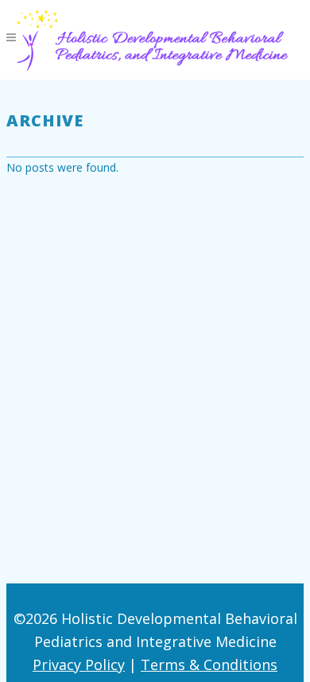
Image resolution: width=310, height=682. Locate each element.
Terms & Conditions (209, 664)
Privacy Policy (79, 664)
